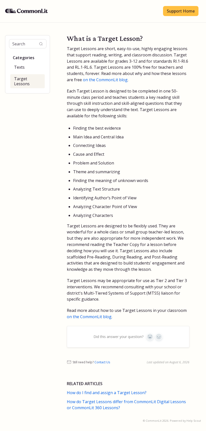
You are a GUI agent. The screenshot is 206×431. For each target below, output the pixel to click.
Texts (19, 67)
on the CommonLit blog (89, 316)
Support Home (181, 11)
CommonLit (154, 420)
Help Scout (193, 420)
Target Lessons (22, 81)
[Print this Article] (187, 38)
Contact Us (102, 362)
